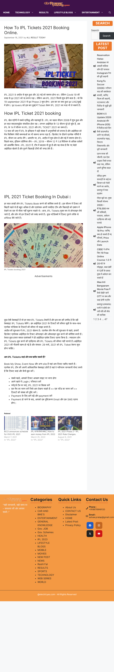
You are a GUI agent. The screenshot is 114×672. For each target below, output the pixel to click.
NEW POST (44, 557)
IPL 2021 (9, 94)
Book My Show (12, 364)
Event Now (28, 364)
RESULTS (44, 12)
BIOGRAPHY (44, 507)
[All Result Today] (57, 4)
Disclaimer (71, 514)
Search (95, 30)
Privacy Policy (73, 525)
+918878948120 (97, 509)
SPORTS (42, 571)
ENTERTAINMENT (91, 12)
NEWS (41, 560)
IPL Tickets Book (29, 203)
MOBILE (42, 550)
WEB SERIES (44, 578)
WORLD (42, 582)
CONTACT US (73, 511)
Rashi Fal (43, 564)
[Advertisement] (43, 173)
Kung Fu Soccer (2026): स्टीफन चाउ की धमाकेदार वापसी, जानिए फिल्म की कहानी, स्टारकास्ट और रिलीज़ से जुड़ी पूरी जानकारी (104, 95)
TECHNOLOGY (22, 12)
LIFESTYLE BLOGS (63, 12)
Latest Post (71, 521)
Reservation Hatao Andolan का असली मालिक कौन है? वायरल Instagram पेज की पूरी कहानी (104, 66)
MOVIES (42, 553)
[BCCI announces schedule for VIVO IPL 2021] (16, 423)
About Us (70, 507)
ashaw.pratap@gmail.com (101, 517)
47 (105, 319)
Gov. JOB (43, 528)
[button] (110, 12)
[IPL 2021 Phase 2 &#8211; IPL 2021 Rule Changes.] (70, 423)
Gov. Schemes (46, 532)
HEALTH (42, 535)
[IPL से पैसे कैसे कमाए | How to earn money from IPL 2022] (43, 423)
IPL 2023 (43, 539)
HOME (6, 12)
